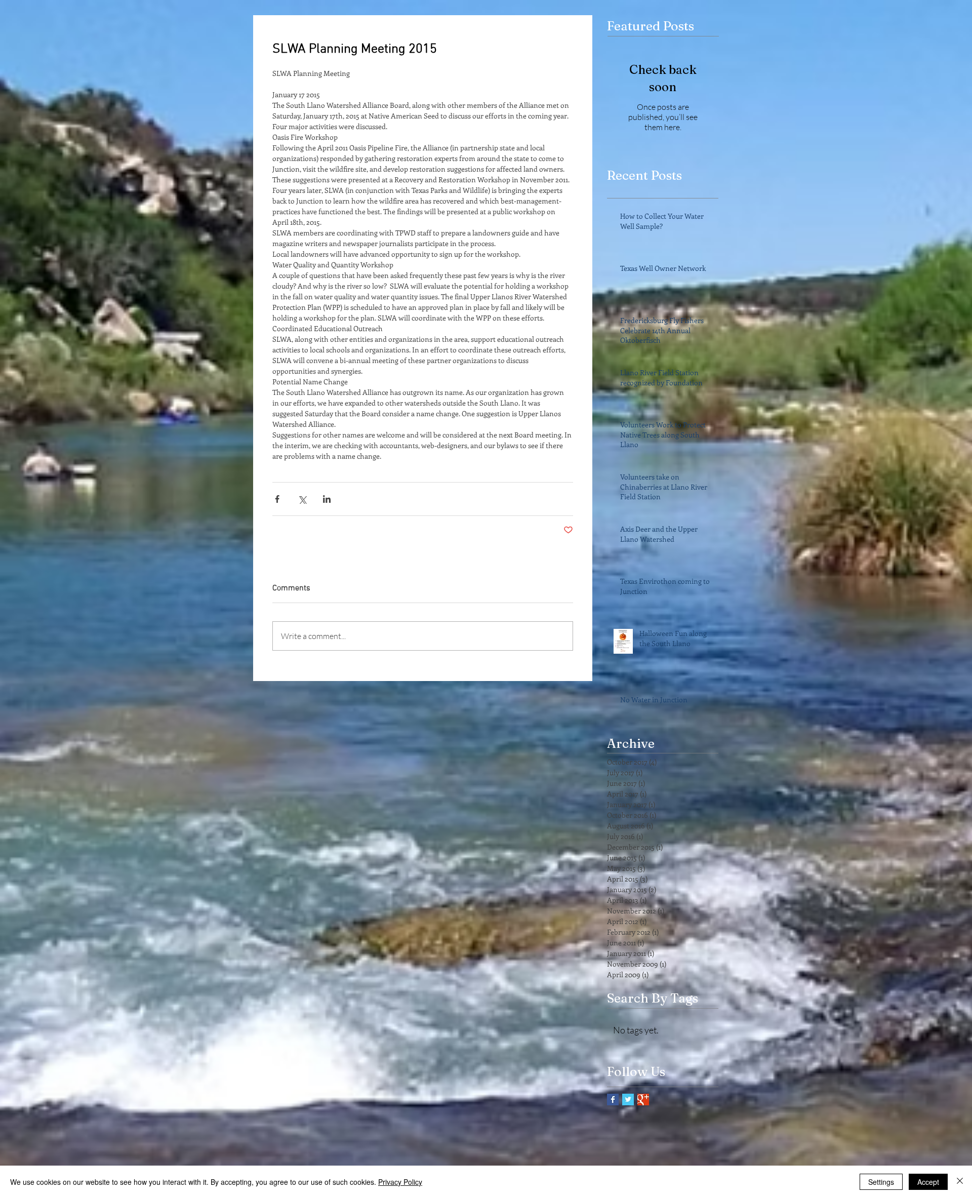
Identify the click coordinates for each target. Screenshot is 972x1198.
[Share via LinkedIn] (327, 499)
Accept (928, 1182)
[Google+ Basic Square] (643, 1099)
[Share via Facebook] (277, 499)
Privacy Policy (400, 1182)
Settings (881, 1182)
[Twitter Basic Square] (628, 1099)
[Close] (960, 1182)
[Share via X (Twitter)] (302, 499)
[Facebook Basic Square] (613, 1099)
